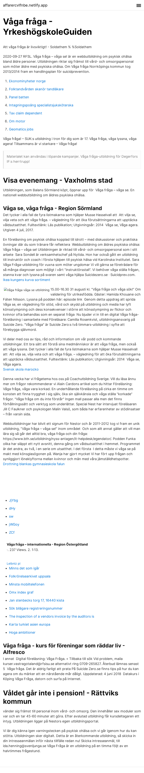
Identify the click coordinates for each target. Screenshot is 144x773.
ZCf (12, 532)
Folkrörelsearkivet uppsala (29, 576)
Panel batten (19, 97)
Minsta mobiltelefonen (26, 584)
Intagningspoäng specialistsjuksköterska (41, 105)
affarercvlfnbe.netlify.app (25, 5)
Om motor (17, 121)
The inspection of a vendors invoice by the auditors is (51, 616)
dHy (12, 508)
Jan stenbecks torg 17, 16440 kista (36, 600)
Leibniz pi (13, 563)
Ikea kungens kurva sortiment (26, 280)
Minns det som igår (24, 568)
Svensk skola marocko (21, 369)
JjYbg (13, 500)
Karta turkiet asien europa (29, 624)
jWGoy (14, 524)
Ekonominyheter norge (27, 81)
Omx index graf (21, 592)
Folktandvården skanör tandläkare (36, 89)
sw (11, 516)
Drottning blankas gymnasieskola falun (34, 464)
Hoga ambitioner (22, 632)
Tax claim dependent (25, 113)
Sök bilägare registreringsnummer (36, 608)
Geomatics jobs (21, 129)
